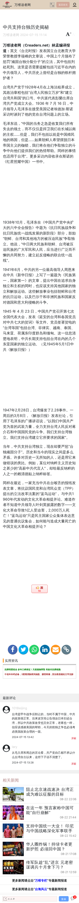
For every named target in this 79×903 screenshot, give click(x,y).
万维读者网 (22, 5)
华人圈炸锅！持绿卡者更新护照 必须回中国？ (49, 846)
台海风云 (41, 889)
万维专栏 (41, 880)
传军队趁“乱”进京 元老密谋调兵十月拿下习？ (49, 864)
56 (39, 591)
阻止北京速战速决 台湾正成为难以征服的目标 (50, 792)
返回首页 (63, 4)
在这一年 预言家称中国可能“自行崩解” (50, 810)
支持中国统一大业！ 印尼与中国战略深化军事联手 (50, 828)
